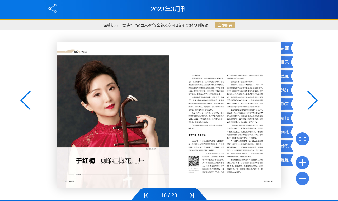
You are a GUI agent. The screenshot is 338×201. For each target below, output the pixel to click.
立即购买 (225, 25)
